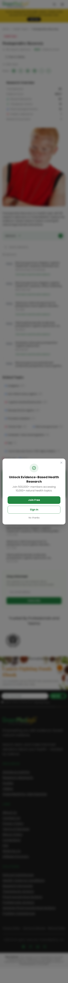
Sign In (34, 509)
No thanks (34, 517)
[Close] (61, 462)
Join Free (34, 500)
